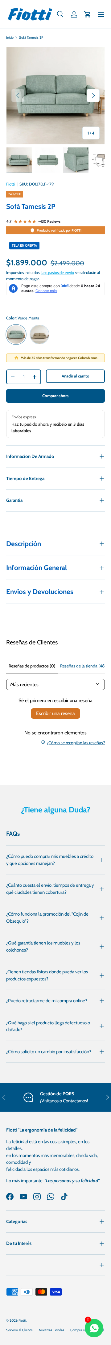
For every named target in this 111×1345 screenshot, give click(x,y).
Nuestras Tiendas (51, 1330)
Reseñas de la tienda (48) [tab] (83, 666)
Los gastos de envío (57, 272)
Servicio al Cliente (19, 1330)
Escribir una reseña (55, 713)
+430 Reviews (49, 221)
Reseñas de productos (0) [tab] (32, 666)
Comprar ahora (55, 395)
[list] (55, 95)
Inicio (10, 37)
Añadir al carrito (75, 375)
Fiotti (10, 184)
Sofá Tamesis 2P (31, 37)
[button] (87, 14)
